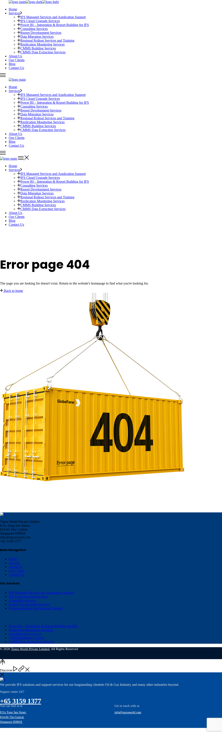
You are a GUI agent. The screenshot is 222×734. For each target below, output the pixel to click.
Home (13, 559)
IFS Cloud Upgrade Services (28, 596)
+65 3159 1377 (20, 701)
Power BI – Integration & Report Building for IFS (43, 626)
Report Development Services (29, 604)
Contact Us (16, 574)
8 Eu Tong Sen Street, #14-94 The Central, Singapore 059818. (13, 717)
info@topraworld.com (127, 712)
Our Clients (16, 571)
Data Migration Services (25, 634)
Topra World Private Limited (30, 649)
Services (14, 563)
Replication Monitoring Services (31, 630)
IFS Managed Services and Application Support (41, 592)
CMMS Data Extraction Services (31, 641)
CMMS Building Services (26, 638)
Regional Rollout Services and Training (36, 608)
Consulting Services (22, 600)
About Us (15, 567)
